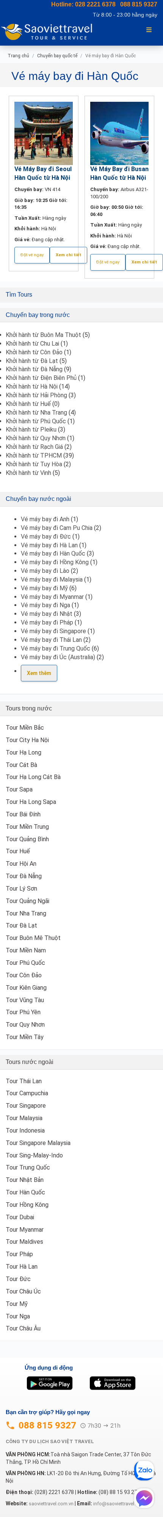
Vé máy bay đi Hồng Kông (55, 562)
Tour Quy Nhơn (25, 1024)
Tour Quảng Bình (27, 839)
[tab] (81, 295)
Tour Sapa (19, 789)
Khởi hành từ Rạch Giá (34, 446)
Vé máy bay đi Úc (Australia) (58, 657)
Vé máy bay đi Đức (46, 536)
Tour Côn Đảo (24, 975)
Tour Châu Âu (23, 1328)
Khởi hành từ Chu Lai (32, 343)
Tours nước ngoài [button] (29, 1062)
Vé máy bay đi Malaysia (52, 579)
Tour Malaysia (24, 1118)
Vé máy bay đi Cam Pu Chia (56, 527)
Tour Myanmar (25, 1229)
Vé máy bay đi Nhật (46, 613)
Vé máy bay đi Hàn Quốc (53, 553)
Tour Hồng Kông (27, 1204)
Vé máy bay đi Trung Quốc (55, 648)
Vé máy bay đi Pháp (47, 622)
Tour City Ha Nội (27, 740)
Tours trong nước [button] (29, 708)
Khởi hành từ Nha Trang (36, 412)
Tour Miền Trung (27, 826)
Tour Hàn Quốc (25, 1192)
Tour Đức (18, 1279)
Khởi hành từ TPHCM (34, 455)
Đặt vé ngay (32, 255)
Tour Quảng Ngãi (27, 901)
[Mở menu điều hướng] (149, 29)
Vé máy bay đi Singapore (53, 631)
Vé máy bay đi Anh (45, 519)
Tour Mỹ (17, 1303)
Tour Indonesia (25, 1130)
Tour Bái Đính (23, 814)
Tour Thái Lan (24, 1081)
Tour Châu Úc (23, 1291)
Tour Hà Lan (22, 1266)
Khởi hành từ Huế (28, 403)
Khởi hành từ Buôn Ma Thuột (43, 334)
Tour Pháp (19, 1254)
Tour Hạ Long (23, 752)
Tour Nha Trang (26, 913)
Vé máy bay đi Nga (45, 605)
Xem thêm (39, 673)
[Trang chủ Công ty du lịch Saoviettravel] (49, 31)
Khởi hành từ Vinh (28, 472)
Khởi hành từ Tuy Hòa (34, 464)
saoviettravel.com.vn (51, 1503)
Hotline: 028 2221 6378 (83, 4)
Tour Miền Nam (26, 950)
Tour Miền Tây (25, 1037)
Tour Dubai (20, 1217)
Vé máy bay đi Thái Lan (51, 639)
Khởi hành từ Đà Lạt (32, 360)
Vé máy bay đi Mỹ (44, 588)
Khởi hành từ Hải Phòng (36, 395)
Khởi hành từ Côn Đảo (34, 352)
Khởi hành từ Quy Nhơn (36, 438)
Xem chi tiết (68, 255)
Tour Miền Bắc (25, 727)
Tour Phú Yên (23, 1012)
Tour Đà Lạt (21, 925)
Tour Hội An (21, 863)
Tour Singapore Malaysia (38, 1143)
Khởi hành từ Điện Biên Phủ (41, 377)
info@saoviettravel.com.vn (122, 1503)
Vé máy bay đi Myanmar (52, 596)
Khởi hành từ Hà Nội (32, 386)
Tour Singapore (26, 1105)
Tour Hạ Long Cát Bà (33, 777)
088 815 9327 (138, 4)
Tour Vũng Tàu (25, 1000)
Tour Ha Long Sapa (31, 801)
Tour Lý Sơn (21, 888)
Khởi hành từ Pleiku (31, 429)
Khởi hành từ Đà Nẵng (34, 369)
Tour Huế (18, 851)
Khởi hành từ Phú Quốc (36, 421)
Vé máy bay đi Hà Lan (49, 545)
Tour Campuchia (27, 1093)
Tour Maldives (24, 1241)
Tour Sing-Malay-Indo (34, 1155)
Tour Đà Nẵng (24, 876)
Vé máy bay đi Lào (45, 570)
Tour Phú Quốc (25, 962)
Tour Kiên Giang (26, 987)
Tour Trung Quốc (28, 1167)
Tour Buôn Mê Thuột (33, 937)
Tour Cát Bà (21, 764)
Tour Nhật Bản (25, 1179)
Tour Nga (18, 1316)
